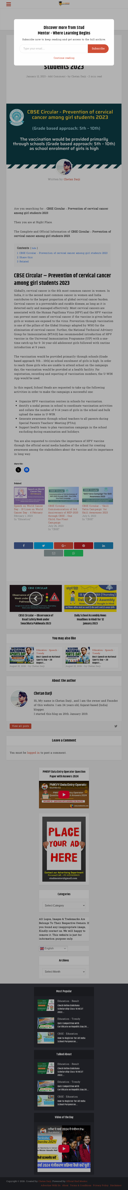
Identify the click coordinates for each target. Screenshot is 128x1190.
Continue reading (64, 58)
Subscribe (98, 48)
